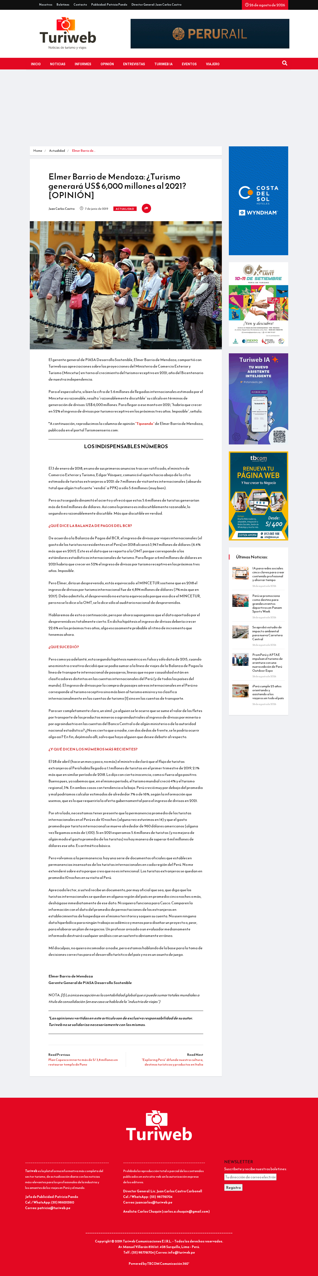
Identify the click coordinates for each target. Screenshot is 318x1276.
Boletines (63, 5)
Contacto (80, 5)
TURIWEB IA (163, 64)
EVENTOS (189, 64)
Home (37, 150)
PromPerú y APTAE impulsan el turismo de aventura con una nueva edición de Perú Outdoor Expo (267, 662)
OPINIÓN (107, 64)
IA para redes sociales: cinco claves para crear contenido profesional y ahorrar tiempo (268, 574)
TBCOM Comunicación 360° (168, 1263)
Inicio (36, 64)
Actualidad (57, 150)
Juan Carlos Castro (61, 209)
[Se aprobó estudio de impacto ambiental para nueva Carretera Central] (240, 632)
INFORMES (83, 64)
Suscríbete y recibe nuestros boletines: (255, 1169)
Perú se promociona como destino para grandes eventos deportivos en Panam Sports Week (267, 603)
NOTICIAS (57, 64)
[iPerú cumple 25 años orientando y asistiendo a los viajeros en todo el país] (240, 690)
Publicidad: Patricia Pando (109, 5)
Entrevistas (134, 64)
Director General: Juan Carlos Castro (157, 5)
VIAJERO (213, 64)
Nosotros (45, 5)
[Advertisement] (159, 111)
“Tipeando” (144, 423)
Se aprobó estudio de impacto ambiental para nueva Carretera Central (267, 633)
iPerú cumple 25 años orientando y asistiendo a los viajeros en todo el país (268, 692)
